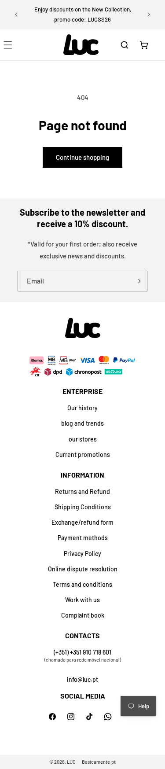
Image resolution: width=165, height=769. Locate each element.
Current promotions (82, 454)
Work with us (82, 599)
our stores (83, 439)
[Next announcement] (148, 14)
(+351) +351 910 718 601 (82, 652)
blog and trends (82, 423)
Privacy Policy (82, 553)
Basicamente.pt (99, 762)
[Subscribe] (137, 281)
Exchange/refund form (82, 522)
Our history (82, 408)
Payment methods (83, 537)
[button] (124, 45)
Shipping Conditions (83, 507)
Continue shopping (82, 157)
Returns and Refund (82, 491)
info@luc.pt (82, 679)
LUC (71, 762)
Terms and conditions (82, 584)
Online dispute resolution (82, 569)
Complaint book (82, 615)
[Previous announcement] (16, 14)
